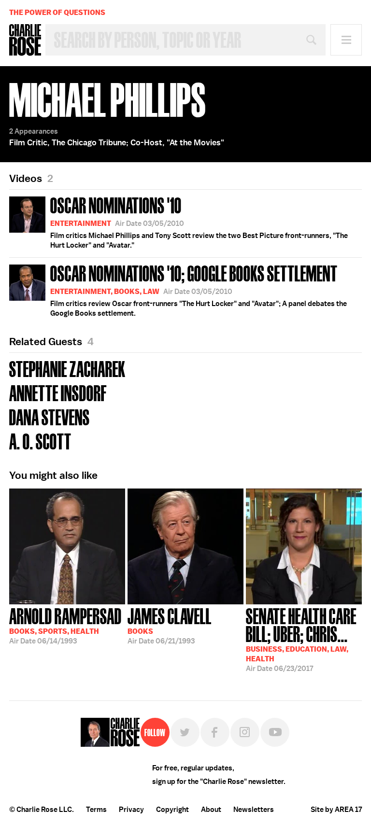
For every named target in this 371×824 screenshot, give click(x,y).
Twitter (185, 732)
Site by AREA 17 (336, 809)
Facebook (214, 732)
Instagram (244, 732)
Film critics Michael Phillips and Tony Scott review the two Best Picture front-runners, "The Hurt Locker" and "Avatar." (199, 221)
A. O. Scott (40, 440)
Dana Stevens (49, 416)
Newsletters (253, 809)
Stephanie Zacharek (67, 368)
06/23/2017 (301, 638)
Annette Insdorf (58, 392)
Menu (346, 40)
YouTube (274, 732)
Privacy (131, 809)
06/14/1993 (65, 625)
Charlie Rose (25, 40)
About (211, 809)
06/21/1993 (170, 625)
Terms (96, 809)
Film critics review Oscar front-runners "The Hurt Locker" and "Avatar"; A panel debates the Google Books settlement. (198, 289)
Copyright (172, 809)
